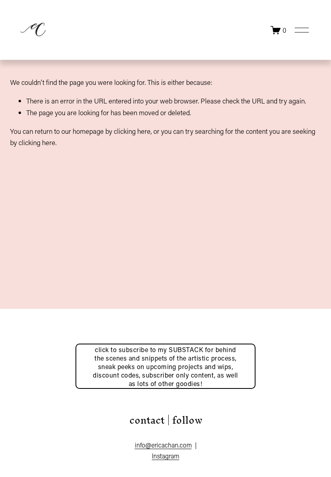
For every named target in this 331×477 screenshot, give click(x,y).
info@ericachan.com (163, 445)
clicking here (132, 131)
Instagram (165, 456)
